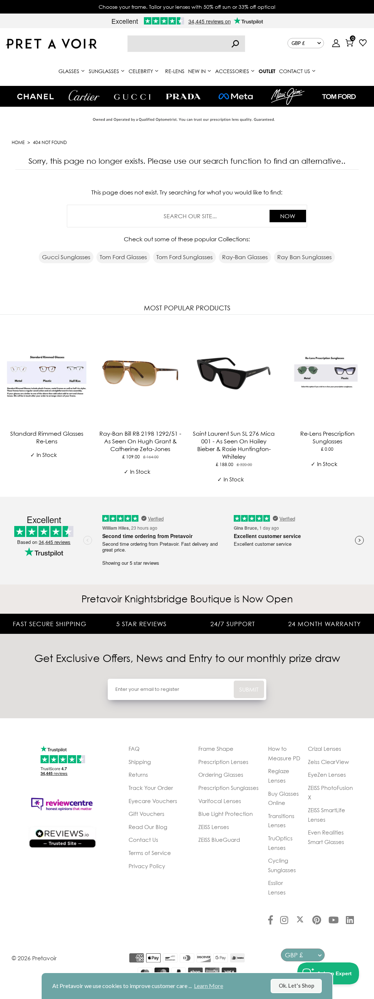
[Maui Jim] (288, 96)
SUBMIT (249, 689)
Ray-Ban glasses (245, 257)
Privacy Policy (147, 866)
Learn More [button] (208, 985)
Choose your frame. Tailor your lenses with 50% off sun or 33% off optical (187, 7)
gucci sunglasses (66, 257)
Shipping (140, 761)
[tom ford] (339, 96)
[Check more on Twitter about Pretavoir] (300, 921)
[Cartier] (83, 95)
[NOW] (235, 43)
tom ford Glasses (123, 257)
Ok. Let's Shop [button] (296, 986)
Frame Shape (215, 748)
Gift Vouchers (146, 813)
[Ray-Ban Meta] (235, 96)
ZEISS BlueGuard (219, 839)
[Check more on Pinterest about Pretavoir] (316, 920)
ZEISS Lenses (213, 827)
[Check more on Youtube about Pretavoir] (333, 920)
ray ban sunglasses (304, 257)
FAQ (134, 748)
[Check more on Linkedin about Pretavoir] (350, 920)
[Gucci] (132, 96)
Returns (138, 774)
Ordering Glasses (220, 774)
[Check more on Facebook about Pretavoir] (270, 920)
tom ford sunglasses (184, 257)
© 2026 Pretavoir (34, 958)
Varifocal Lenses (219, 801)
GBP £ (298, 43)
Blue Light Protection (225, 813)
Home (18, 142)
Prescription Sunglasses (228, 787)
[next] (366, 404)
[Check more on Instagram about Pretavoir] (284, 920)
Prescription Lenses (223, 761)
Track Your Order (151, 787)
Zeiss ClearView (328, 761)
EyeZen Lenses (327, 774)
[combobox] (186, 43)
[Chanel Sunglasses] (35, 96)
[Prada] (183, 96)
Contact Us (143, 839)
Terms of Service (150, 852)
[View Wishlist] (363, 44)
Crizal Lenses (324, 748)
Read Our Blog (148, 827)
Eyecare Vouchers (153, 801)
